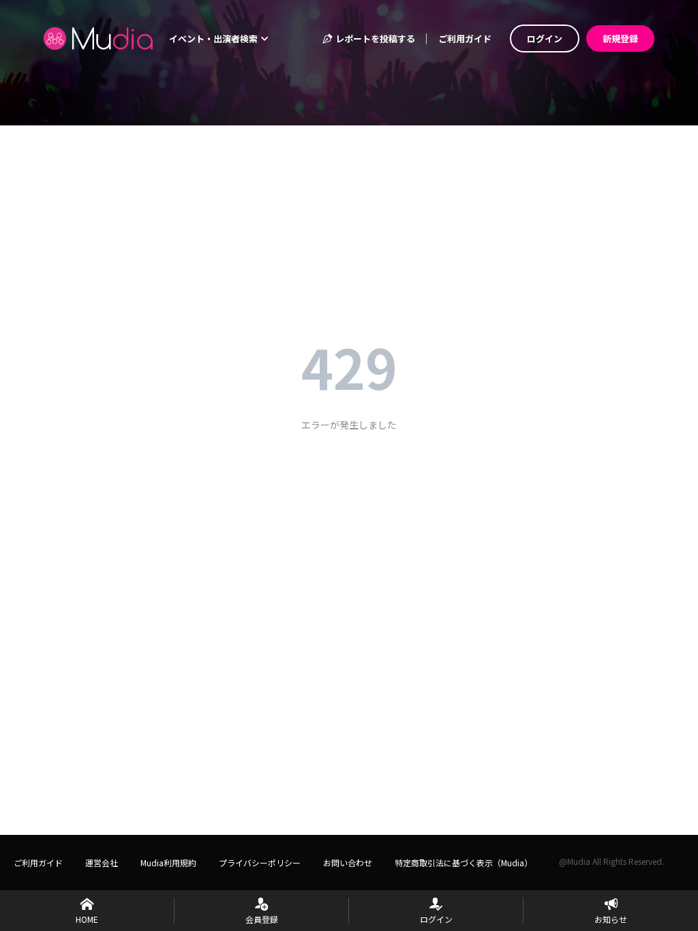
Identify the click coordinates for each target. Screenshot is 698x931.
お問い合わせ (347, 862)
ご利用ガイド (464, 38)
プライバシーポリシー (260, 862)
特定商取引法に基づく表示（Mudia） (463, 862)
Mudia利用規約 (168, 862)
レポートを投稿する (374, 38)
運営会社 (101, 862)
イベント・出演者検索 (214, 38)
